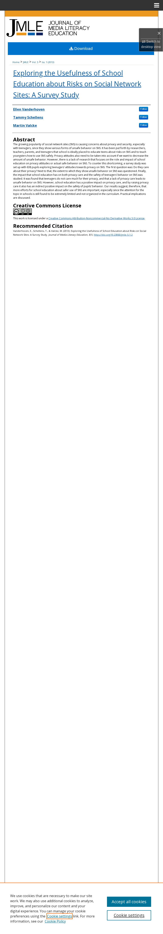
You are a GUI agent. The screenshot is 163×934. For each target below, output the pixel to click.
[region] (81, 908)
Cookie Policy (55, 921)
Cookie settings (59, 916)
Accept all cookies (129, 901)
